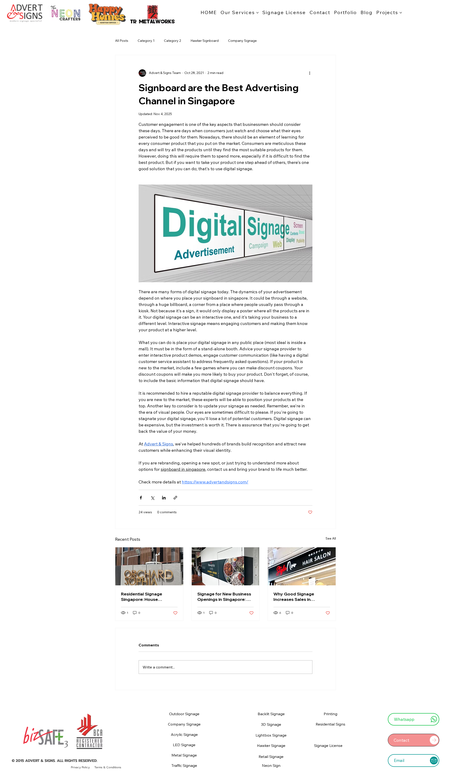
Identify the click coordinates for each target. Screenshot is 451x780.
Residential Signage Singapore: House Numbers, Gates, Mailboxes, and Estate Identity (143, 596)
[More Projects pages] (401, 13)
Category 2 (172, 41)
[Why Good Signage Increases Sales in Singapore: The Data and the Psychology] (302, 566)
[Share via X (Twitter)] (152, 497)
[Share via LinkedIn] (164, 497)
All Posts (121, 41)
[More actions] (309, 73)
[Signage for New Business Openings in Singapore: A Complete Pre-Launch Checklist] (226, 566)
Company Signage (242, 41)
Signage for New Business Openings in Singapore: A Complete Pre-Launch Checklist (224, 596)
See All (331, 538)
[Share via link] (175, 497)
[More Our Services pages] (257, 13)
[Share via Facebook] (141, 497)
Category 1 (146, 41)
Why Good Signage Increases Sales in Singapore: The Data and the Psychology (299, 596)
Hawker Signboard (205, 41)
